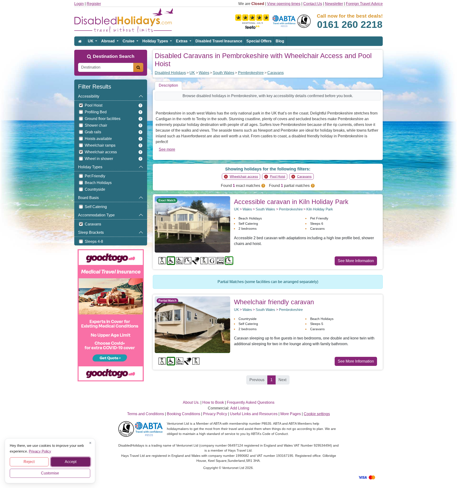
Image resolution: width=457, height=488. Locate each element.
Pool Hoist (93, 105)
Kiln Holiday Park (319, 209)
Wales (204, 73)
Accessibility (88, 96)
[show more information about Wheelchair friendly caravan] (192, 324)
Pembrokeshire (251, 73)
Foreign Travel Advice (364, 4)
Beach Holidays (98, 183)
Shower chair (96, 125)
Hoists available (98, 139)
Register (94, 4)
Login (79, 4)
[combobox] (106, 67)
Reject (29, 462)
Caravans (93, 224)
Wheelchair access (101, 152)
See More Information (356, 261)
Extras (182, 41)
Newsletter (334, 4)
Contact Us (312, 4)
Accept (70, 462)
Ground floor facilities (102, 119)
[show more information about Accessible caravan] (192, 224)
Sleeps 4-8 (94, 241)
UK (91, 41)
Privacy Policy (40, 451)
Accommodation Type (96, 215)
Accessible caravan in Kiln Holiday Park (291, 201)
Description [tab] (168, 85)
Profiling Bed (96, 112)
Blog (280, 41)
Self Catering (96, 207)
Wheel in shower (99, 159)
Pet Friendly (95, 176)
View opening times (283, 4)
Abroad (108, 41)
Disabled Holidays (170, 73)
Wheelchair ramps (100, 145)
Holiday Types (155, 41)
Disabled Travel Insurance (218, 41)
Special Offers (259, 41)
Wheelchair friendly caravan (274, 302)
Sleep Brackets (91, 232)
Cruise (129, 41)
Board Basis (88, 198)
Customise (50, 473)
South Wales (223, 73)
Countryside (95, 189)
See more (167, 149)
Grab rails (93, 132)
